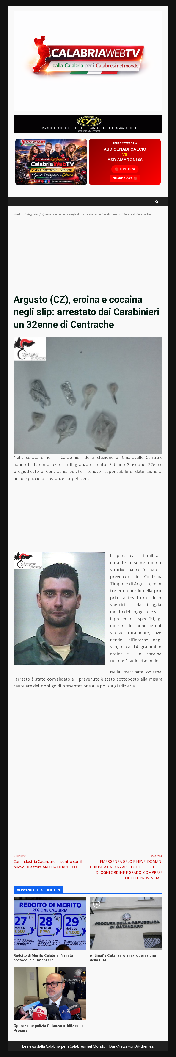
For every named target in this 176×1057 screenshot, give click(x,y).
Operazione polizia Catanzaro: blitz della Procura (50, 993)
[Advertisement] (88, 123)
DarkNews (118, 1046)
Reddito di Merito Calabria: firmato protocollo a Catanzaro (50, 923)
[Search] (156, 201)
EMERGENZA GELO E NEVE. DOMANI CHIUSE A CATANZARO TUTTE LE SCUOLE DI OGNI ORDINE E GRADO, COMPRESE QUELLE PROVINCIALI (126, 866)
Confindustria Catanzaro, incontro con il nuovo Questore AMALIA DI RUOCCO (48, 861)
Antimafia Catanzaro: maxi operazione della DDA (126, 923)
